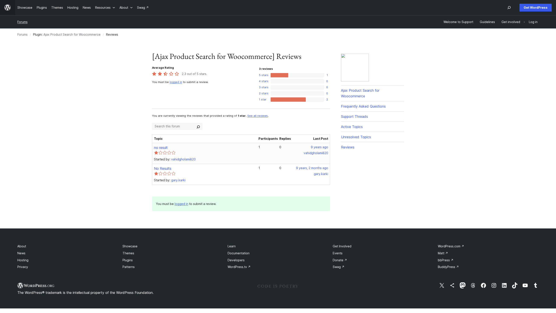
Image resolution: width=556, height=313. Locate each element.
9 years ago (319, 147)
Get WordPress (536, 7)
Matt (443, 253)
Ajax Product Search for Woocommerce (72, 34)
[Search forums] (198, 126)
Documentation (239, 253)
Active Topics (352, 127)
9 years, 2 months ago (312, 168)
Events (338, 253)
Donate (340, 260)
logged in (176, 82)
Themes (128, 253)
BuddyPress (448, 267)
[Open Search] (509, 7)
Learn (232, 246)
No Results (162, 168)
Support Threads (354, 116)
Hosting (22, 260)
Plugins (127, 260)
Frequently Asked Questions (363, 106)
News (21, 253)
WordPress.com (451, 246)
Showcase (129, 246)
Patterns (128, 267)
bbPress (445, 260)
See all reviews (257, 115)
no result (161, 147)
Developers (236, 260)
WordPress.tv (239, 267)
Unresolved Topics (356, 137)
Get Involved (342, 246)
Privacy (22, 267)
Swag (338, 267)
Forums (22, 22)
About (21, 246)
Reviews (347, 147)
